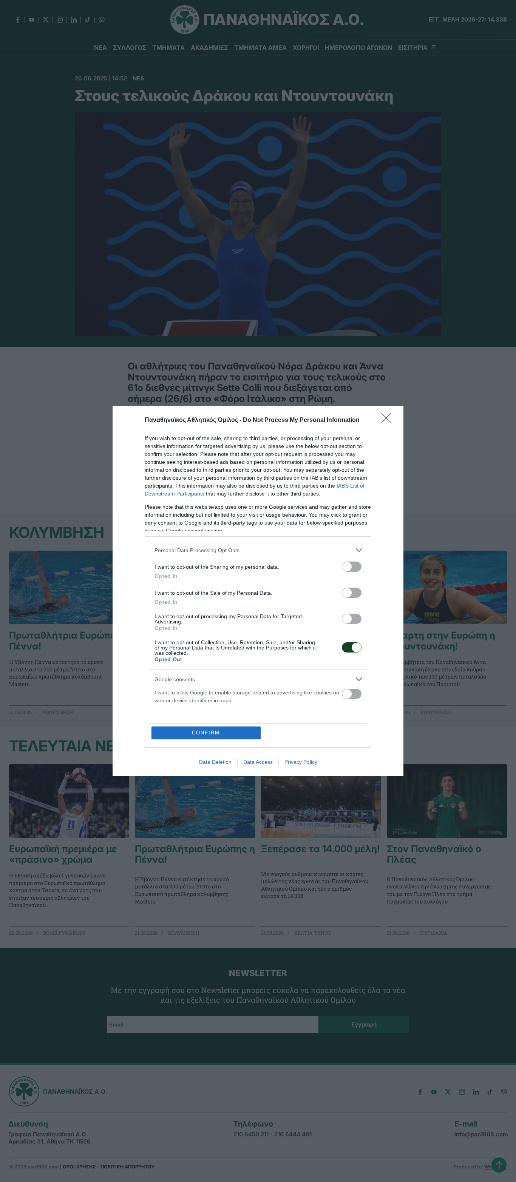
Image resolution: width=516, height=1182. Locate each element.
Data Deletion (215, 762)
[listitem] (258, 550)
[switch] (352, 567)
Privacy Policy (300, 762)
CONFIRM (206, 733)
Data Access (258, 762)
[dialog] (258, 591)
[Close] (389, 420)
